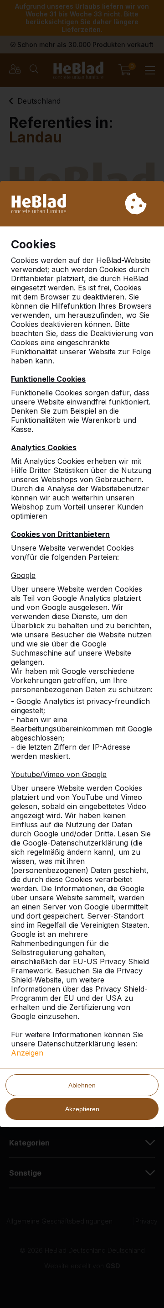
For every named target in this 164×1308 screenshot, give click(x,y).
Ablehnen (82, 1085)
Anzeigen (27, 1052)
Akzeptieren (82, 1109)
